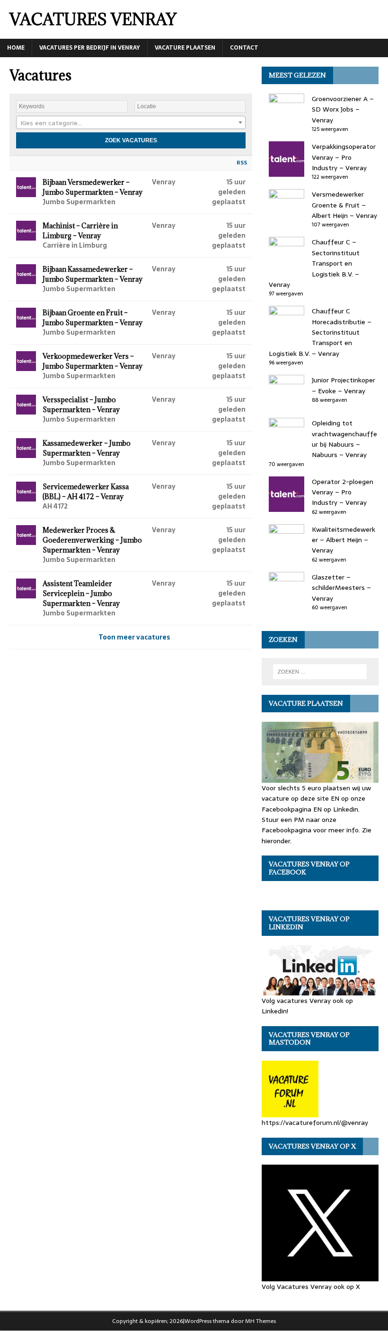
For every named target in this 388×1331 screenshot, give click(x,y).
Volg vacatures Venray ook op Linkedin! (307, 1005)
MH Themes (260, 1321)
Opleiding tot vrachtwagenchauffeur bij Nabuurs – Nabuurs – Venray (344, 439)
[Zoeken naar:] (319, 672)
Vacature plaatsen (185, 47)
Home (16, 47)
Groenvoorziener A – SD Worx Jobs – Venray (343, 109)
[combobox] (131, 122)
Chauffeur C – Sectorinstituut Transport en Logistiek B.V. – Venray (314, 263)
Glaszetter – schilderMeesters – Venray (341, 588)
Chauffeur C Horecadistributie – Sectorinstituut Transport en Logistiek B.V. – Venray (320, 332)
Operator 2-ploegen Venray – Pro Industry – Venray (342, 492)
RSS (242, 162)
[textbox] (131, 123)
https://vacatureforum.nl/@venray (315, 1122)
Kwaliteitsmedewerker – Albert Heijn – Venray (343, 540)
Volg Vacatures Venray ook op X (311, 1286)
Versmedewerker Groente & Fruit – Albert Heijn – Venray (344, 205)
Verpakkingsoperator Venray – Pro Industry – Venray (344, 157)
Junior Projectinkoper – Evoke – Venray (343, 385)
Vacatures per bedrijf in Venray (89, 47)
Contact (244, 47)
